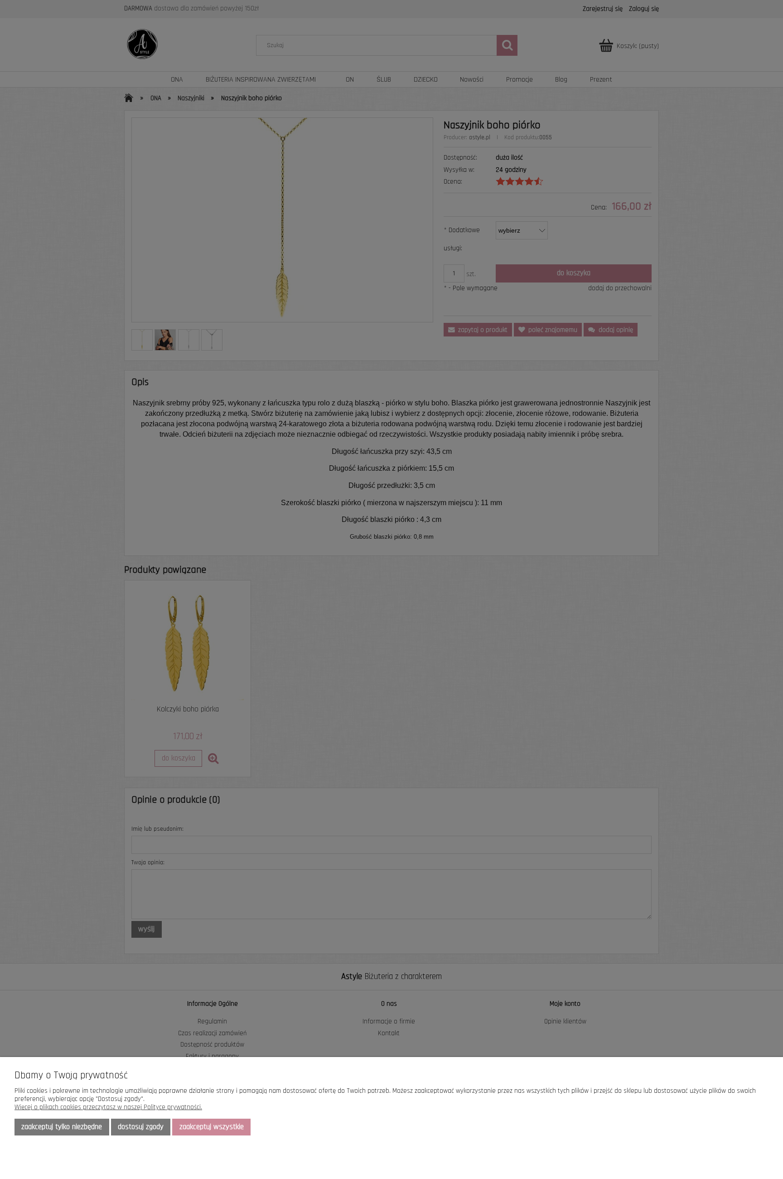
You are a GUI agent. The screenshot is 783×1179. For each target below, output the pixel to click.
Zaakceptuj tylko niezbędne (61, 1127)
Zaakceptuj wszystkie (211, 1127)
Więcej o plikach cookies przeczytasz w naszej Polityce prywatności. (108, 1107)
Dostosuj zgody (141, 1127)
